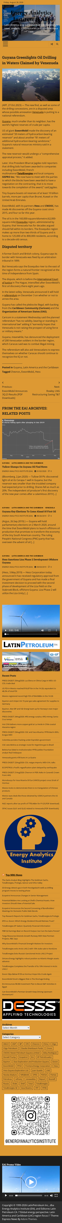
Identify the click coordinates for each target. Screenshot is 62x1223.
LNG (48, 1070)
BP (21, 1044)
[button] (31, 1182)
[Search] (57, 44)
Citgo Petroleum (10, 1048)
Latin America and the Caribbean (41, 367)
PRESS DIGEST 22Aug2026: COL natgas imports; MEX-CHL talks (28, 762)
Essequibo (22, 222)
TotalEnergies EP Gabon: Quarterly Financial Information (26, 926)
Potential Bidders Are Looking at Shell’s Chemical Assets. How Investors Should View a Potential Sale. (28, 901)
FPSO (19, 1066)
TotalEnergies (42, 1083)
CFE (27, 1044)
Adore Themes (29, 1219)
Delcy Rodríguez (50, 1052)
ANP (14, 1044)
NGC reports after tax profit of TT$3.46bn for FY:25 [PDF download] (30, 803)
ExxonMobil (27, 371)
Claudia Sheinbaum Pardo (32, 1048)
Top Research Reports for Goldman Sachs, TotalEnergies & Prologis (30, 916)
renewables (31, 1079)
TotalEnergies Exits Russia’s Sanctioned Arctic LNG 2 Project (27, 953)
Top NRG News (14, 875)
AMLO (6, 1044)
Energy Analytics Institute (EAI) (31, 16)
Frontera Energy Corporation (37, 1066)
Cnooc (49, 1048)
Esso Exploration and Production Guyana (31, 1061)
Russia (6, 1083)
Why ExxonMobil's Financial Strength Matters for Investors (27, 943)
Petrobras (7, 1079)
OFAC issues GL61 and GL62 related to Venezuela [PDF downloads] (30, 808)
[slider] (28, 1195)
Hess (38, 371)
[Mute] (51, 1195)
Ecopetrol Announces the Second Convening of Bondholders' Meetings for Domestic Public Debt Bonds (28, 909)
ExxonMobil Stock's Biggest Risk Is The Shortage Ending (25, 979)
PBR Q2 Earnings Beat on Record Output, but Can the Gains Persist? (31, 931)
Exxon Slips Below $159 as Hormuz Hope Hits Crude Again (27, 974)
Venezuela (38, 112)
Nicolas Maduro (10, 1074)
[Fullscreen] (56, 1195)
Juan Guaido (37, 1070)
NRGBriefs (24, 1074)
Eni (32, 1057)
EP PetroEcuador (44, 1057)
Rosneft (52, 1079)
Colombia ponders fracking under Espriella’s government (26, 740)
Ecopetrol (23, 1057)
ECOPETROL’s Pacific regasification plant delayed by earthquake (29, 767)
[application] (31, 1182)
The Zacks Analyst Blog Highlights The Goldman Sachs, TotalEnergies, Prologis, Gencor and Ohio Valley (25, 881)
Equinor (6, 1061)
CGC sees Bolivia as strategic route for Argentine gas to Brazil (28, 744)
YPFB (44, 1088)
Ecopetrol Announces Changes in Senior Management (25, 895)
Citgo (54, 1044)
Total (30, 1083)
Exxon (55, 1061)
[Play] (5, 1195)
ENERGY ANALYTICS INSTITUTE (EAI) (17, 471)
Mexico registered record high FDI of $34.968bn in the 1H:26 (27, 696)
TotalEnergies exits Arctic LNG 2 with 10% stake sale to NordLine (29, 948)
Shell (23, 1083)
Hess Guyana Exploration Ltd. (16, 1070)
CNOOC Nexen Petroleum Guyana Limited (21, 1052)
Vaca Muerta (26, 1088)
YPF (36, 1088)
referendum (10, 295)
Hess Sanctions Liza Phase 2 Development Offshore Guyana (30, 561)
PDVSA (44, 1074)
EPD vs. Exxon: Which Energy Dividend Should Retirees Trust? (28, 921)
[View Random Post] (51, 44)
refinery (18, 1079)
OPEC (35, 1074)
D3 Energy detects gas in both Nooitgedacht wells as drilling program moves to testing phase (27, 889)
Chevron (15, 371)
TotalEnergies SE (10, 1088)
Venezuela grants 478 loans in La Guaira (19, 757)
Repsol (42, 1079)
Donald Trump (9, 1057)
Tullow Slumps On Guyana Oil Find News (24, 466)
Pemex (53, 1074)
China (45, 1044)
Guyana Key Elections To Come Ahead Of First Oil (29, 511)
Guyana (6, 121)
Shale (14, 1083)
